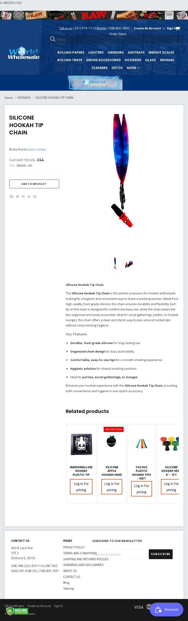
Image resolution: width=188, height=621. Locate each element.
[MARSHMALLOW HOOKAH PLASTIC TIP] (81, 443)
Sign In (58, 606)
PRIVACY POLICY (74, 547)
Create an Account (39, 606)
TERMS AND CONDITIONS (80, 553)
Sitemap (68, 588)
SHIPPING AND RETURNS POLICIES (86, 559)
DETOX (117, 68)
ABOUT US (70, 571)
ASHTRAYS (136, 52)
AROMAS (167, 60)
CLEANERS (100, 68)
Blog (66, 582)
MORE (132, 68)
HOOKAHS (133, 60)
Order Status (118, 33)
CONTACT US (71, 576)
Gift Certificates (14, 606)
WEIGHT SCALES (161, 52)
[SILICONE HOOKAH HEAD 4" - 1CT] (171, 443)
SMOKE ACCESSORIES (103, 60)
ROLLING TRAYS (69, 60)
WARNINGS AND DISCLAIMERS (83, 565)
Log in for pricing (81, 486)
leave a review (37, 149)
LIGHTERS (96, 52)
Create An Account (147, 28)
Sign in (172, 28)
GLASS (150, 60)
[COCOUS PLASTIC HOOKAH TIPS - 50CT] (141, 443)
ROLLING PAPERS (71, 52)
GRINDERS (116, 52)
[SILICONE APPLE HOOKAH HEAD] (112, 443)
